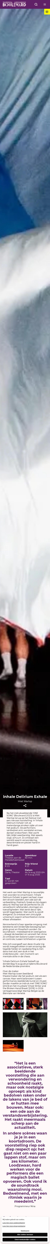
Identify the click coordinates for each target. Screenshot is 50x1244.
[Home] (14, 4)
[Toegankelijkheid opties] (47, 12)
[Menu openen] (44, 4)
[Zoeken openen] (35, 4)
